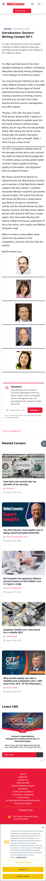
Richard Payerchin (13, 588)
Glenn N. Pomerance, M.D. (17, 537)
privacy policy (13, 417)
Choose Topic (20, 11)
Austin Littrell (11, 687)
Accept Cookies (23, 876)
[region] (23, 852)
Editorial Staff (23, 782)
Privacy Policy (23, 797)
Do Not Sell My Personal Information (23, 800)
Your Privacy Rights (23, 803)
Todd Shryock (11, 636)
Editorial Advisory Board (23, 785)
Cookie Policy (21, 857)
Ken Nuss (10, 488)
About (23, 774)
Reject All (23, 869)
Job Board (23, 788)
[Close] (43, 827)
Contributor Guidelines (23, 794)
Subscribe (34, 410)
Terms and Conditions (23, 791)
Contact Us (23, 779)
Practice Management (12, 431)
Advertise (23, 777)
